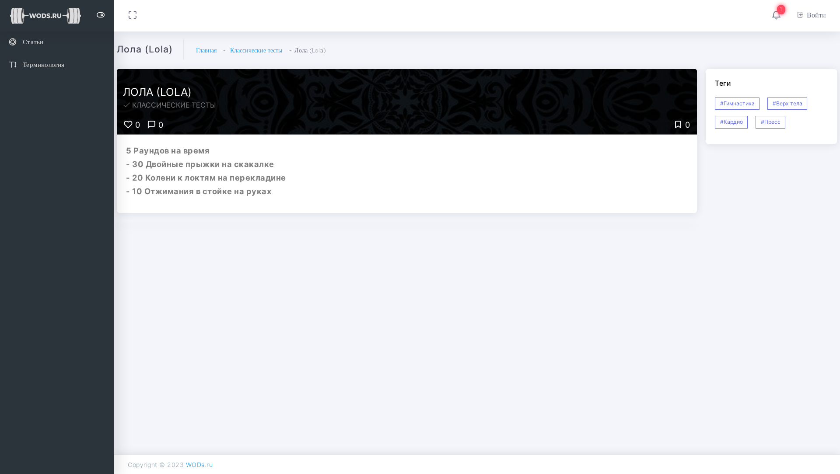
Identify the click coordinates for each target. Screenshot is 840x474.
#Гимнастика (737, 103)
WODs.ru (199, 464)
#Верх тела (787, 103)
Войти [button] (816, 14)
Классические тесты (256, 50)
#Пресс (770, 121)
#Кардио (731, 121)
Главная (206, 50)
